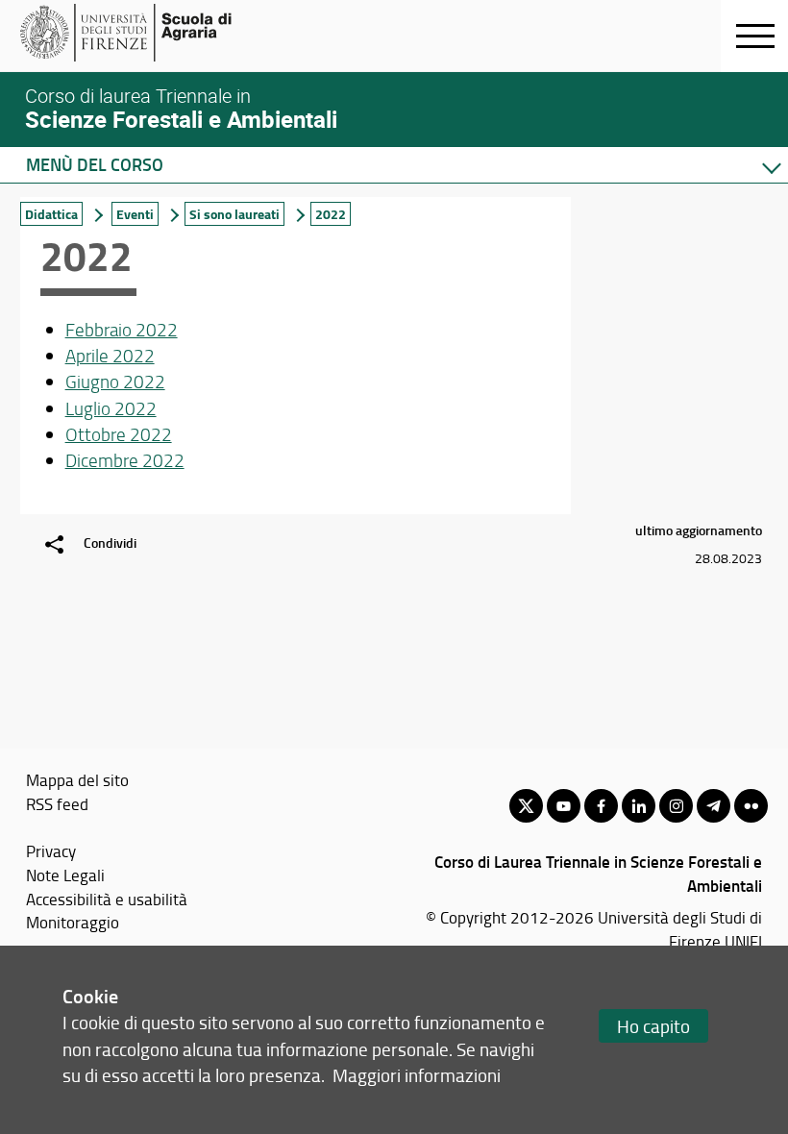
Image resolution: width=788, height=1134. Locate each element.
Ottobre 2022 (118, 434)
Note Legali (65, 874)
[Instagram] (676, 806)
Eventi (135, 214)
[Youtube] (563, 806)
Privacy (51, 850)
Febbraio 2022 (121, 329)
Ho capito (653, 1026)
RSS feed (57, 803)
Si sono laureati (234, 214)
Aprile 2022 (110, 355)
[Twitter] (526, 806)
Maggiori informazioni (416, 1075)
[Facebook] (601, 806)
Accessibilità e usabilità (106, 898)
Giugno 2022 (115, 381)
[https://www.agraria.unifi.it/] (168, 33)
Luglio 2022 (111, 408)
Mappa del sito (77, 779)
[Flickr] (751, 806)
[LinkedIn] (638, 806)
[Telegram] (713, 806)
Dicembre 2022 (125, 460)
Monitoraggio (72, 921)
